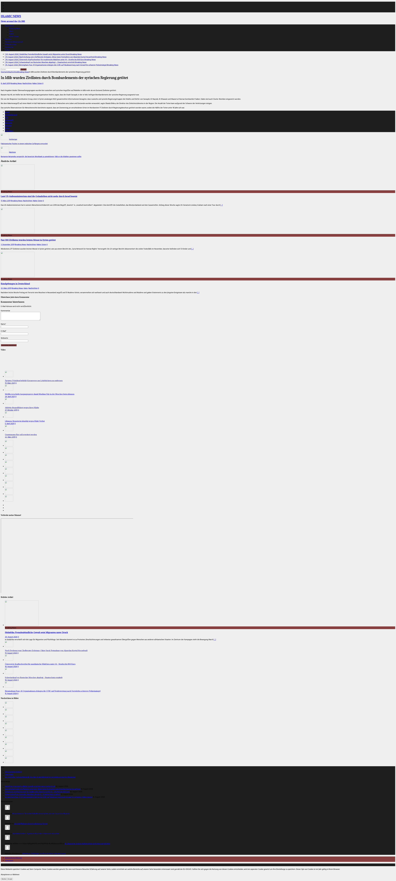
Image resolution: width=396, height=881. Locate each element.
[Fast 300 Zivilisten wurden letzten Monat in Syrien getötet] (17, 232)
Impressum (9, 774)
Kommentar (5, 310)
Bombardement (11, 114)
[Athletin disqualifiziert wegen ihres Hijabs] (9, 403)
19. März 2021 (10, 383)
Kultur (7, 50)
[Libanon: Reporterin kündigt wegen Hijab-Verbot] (9, 417)
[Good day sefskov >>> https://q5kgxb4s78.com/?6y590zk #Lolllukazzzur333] (7, 839)
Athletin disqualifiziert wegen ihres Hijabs (22, 407)
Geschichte (9, 47)
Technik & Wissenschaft (14, 41)
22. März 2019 (10, 437)
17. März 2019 (6, 200)
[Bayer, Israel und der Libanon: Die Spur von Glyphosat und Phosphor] (9, 487)
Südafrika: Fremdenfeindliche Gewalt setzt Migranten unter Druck (36, 632)
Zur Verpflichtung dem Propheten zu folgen (30, 823)
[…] (221, 205)
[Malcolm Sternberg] (7, 849)
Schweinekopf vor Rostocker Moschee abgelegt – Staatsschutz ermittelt (33, 677)
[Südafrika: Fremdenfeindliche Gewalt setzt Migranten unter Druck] (9, 445)
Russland (8, 125)
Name (3, 324)
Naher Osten (14, 36)
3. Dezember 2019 (7, 244)
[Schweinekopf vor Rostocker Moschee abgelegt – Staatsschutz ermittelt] (9, 466)
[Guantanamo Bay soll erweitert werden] (9, 430)
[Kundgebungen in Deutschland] (17, 276)
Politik (11, 33)
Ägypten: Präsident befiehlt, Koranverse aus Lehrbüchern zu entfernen (34, 380)
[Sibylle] (7, 829)
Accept (10, 879)
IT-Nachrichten (10, 44)
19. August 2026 (11, 653)
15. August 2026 (11, 693)
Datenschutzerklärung (13, 771)
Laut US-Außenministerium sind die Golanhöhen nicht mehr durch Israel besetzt (39, 196)
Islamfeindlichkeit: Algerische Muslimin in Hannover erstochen (35, 833)
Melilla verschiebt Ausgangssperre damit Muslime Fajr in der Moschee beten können (39, 394)
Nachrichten (9, 25)
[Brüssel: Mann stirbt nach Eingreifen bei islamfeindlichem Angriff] (9, 500)
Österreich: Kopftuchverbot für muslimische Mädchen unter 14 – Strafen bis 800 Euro (40, 664)
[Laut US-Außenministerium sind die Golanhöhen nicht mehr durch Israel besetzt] (17, 189)
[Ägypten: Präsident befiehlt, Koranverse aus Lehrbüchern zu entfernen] (9, 376)
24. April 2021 (10, 396)
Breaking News (14, 28)
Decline (4, 879)
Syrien (7, 128)
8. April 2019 (5, 83)
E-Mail (3, 331)
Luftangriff (9, 120)
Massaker (8, 122)
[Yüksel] (7, 809)
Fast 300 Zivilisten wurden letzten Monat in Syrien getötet (28, 240)
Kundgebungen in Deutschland (15, 283)
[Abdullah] (7, 819)
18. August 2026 (11, 666)
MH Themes (48, 864)
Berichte (8, 39)
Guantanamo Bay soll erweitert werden (21, 434)
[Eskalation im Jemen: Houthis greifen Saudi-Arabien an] (9, 494)
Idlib (6, 117)
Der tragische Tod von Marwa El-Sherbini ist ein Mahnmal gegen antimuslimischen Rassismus (40, 777)
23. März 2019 (6, 288)
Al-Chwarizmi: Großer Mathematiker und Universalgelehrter (87, 843)
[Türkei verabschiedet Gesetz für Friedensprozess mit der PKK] (9, 480)
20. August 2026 (11, 636)
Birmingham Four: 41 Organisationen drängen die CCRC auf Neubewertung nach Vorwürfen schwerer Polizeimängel (52, 691)
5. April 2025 (9, 423)
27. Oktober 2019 (11, 410)
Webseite (4, 338)
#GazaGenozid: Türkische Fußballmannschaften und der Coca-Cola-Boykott (41, 813)
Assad (7, 112)
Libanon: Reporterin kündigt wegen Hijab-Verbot (25, 421)
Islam (11, 31)
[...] (215, 639)
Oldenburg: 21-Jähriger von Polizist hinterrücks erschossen (44, 853)
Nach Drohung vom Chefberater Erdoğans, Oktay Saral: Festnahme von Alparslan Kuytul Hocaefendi (46, 650)
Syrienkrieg (9, 130)
